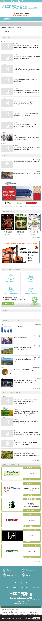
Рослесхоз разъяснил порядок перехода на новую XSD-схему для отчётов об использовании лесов (26, 401)
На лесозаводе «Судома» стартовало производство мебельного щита (24, 103)
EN (13, 1)
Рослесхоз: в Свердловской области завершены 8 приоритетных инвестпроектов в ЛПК (27, 455)
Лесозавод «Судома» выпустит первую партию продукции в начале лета (24, 125)
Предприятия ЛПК (31, 281)
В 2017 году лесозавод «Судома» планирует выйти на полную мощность (26, 114)
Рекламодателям (31, 570)
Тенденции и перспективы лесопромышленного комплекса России (24, 370)
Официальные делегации (31, 293)
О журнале (36, 588)
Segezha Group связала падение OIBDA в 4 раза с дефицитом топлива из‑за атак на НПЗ (26, 433)
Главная (3, 28)
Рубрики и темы (25, 588)
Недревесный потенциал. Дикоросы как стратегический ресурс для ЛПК (25, 381)
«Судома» (11, 28)
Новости (14, 588)
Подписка (10, 570)
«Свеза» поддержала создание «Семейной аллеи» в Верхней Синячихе (25, 443)
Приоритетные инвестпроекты (11, 293)
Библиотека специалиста (11, 281)
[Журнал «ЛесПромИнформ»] (21, 7)
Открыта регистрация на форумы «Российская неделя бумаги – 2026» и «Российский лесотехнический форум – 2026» (26, 413)
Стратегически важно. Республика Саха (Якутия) (24, 360)
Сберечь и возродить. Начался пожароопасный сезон (22, 348)
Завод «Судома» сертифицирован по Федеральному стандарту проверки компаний (26, 69)
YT (26, 582)
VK (19, 1)
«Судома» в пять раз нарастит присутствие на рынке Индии (26, 80)
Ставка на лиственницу (20, 338)
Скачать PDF (7, 234)
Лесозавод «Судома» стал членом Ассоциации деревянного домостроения (26, 57)
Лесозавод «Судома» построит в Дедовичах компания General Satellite (26, 148)
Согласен (36, 618)
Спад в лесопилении (19, 326)
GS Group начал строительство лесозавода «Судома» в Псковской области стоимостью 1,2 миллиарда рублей (26, 138)
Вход (6, 1)
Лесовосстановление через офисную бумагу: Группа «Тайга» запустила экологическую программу (26, 423)
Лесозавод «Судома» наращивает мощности (26, 162)
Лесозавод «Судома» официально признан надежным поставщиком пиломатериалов (25, 46)
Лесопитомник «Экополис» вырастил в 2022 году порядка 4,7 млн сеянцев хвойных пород (26, 91)
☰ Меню (6, 18)
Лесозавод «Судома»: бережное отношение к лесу (26, 174)
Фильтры (6, 31)
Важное (6, 588)
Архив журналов (11, 575)
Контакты (29, 575)
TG (22, 1)
